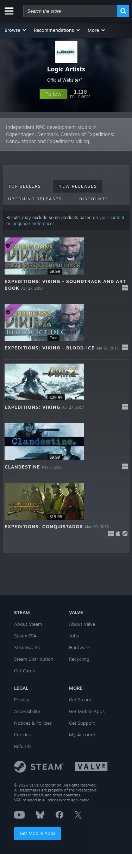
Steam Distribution (34, 659)
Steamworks (27, 647)
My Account (82, 734)
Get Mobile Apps (37, 833)
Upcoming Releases (35, 198)
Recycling (79, 659)
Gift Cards (24, 670)
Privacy (21, 699)
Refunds (22, 746)
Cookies (22, 734)
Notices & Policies (33, 723)
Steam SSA (25, 635)
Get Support (82, 723)
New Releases (77, 186)
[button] (15, 30)
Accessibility (27, 711)
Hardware (79, 647)
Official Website (62, 80)
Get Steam (80, 699)
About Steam (28, 624)
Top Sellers (24, 186)
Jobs (74, 635)
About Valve (82, 624)
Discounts (93, 198)
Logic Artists (66, 69)
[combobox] (70, 11)
